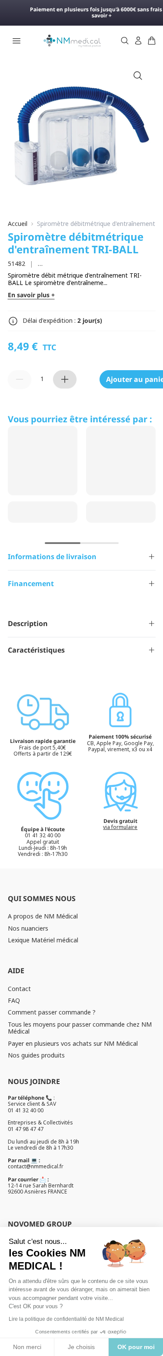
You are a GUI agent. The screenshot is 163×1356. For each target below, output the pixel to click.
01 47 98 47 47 (25, 1129)
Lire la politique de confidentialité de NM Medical (66, 1319)
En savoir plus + (31, 295)
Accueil (17, 224)
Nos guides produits (36, 1055)
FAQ (14, 1000)
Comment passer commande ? (52, 1012)
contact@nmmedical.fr (35, 1166)
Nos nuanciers (28, 928)
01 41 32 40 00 (25, 1110)
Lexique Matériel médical (43, 940)
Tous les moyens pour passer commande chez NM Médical (80, 1028)
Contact (19, 989)
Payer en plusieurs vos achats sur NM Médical (73, 1043)
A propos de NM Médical (43, 916)
